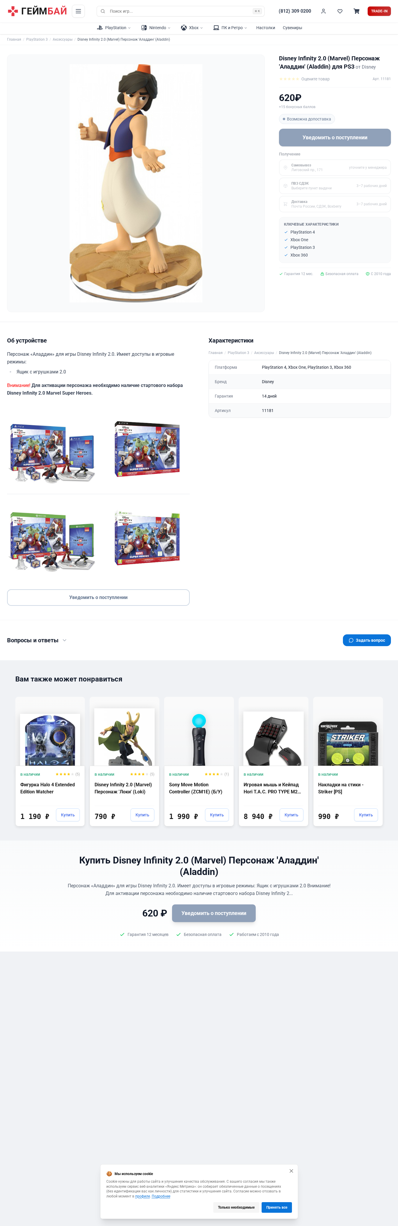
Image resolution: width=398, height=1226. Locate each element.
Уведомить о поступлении (335, 137)
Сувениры (292, 27)
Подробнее (161, 1196)
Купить (68, 815)
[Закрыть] (291, 1171)
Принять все (276, 1207)
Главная (14, 39)
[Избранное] (339, 11)
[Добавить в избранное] (74, 700)
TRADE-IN (379, 11)
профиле (142, 1196)
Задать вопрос (370, 640)
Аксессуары (62, 39)
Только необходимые (236, 1207)
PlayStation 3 (37, 39)
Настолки (265, 27)
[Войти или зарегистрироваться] (323, 11)
